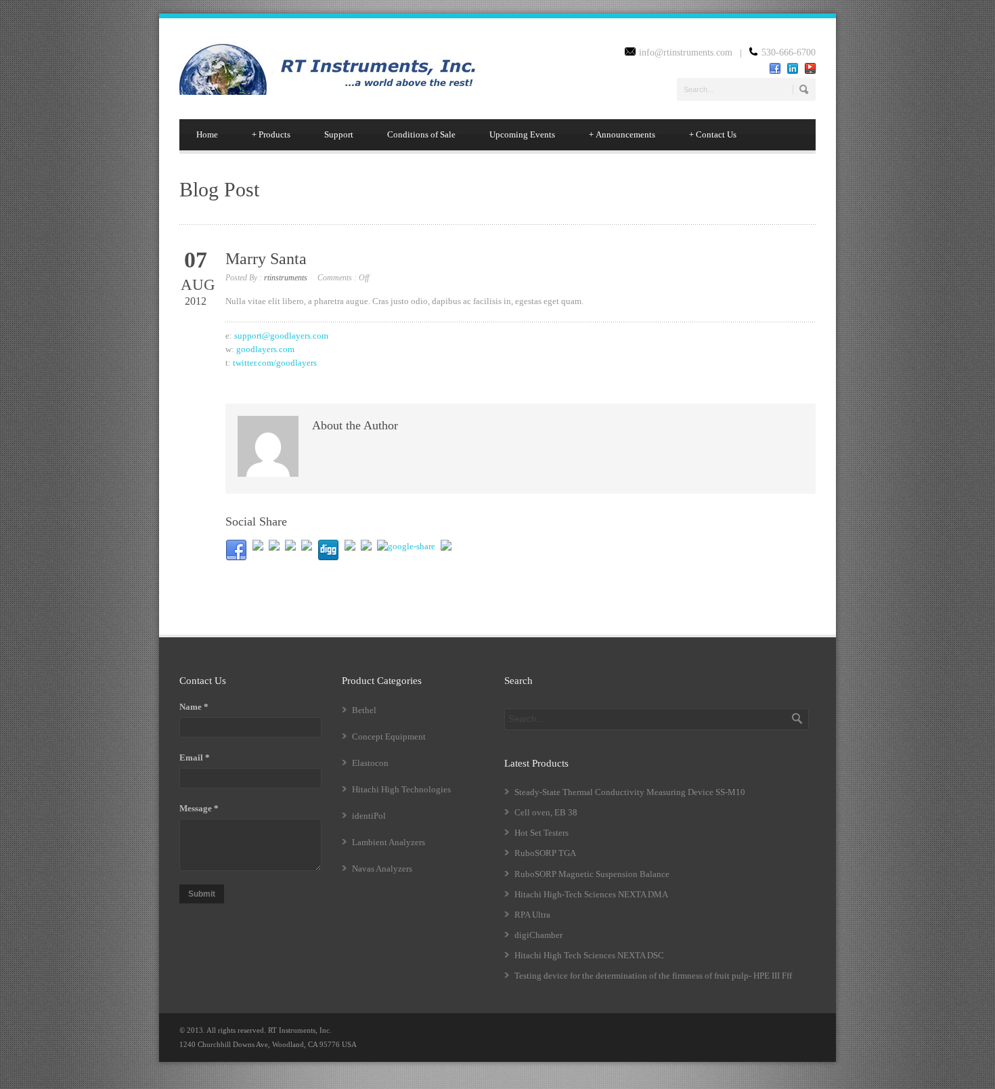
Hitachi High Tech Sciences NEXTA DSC (589, 955)
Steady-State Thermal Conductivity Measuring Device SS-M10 (629, 792)
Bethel (364, 710)
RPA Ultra (532, 915)
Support (338, 134)
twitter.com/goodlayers (275, 363)
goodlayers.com (265, 349)
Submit (201, 894)
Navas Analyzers (382, 868)
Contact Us (712, 134)
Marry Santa (266, 259)
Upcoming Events (522, 134)
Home (207, 134)
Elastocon (370, 763)
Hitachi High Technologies (401, 789)
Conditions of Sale (421, 134)
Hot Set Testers (541, 833)
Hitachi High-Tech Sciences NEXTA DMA (591, 894)
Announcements (622, 134)
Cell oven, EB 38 (545, 812)
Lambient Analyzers (388, 842)
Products (271, 134)
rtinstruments (285, 277)
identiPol (369, 816)
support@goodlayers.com (281, 335)
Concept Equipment (389, 736)
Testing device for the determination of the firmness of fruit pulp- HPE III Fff (653, 975)
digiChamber (538, 935)
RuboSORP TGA (545, 853)
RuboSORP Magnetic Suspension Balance (591, 874)
